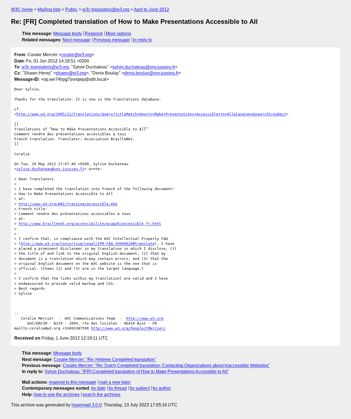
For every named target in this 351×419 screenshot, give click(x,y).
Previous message (112, 40)
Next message (76, 40)
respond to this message (72, 382)
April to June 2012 (151, 9)
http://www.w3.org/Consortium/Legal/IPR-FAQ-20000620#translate (88, 244)
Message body (67, 33)
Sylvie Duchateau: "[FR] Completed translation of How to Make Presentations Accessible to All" (137, 371)
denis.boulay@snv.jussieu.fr (151, 73)
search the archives (101, 394)
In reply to (142, 40)
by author (162, 388)
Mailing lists (49, 9)
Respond (94, 33)
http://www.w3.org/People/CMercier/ (128, 328)
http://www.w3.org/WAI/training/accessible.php (68, 204)
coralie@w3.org (76, 54)
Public (71, 9)
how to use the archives (57, 394)
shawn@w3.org (71, 73)
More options (118, 33)
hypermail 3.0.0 (86, 405)
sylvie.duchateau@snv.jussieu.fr (143, 67)
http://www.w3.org (144, 318)
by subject (140, 388)
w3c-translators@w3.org (105, 9)
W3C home (22, 9)
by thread (118, 388)
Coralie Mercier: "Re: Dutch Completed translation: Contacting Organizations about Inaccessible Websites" (166, 365)
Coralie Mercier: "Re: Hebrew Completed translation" (105, 359)
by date (98, 388)
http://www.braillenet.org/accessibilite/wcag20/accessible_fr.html (90, 224)
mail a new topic (115, 382)
